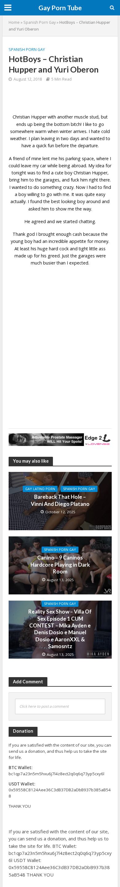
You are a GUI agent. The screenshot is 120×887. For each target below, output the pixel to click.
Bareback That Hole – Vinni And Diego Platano (60, 500)
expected (78, 263)
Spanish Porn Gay (39, 22)
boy (22, 194)
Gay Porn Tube (60, 8)
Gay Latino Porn (40, 489)
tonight (19, 173)
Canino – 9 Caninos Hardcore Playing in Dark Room (60, 564)
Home (14, 22)
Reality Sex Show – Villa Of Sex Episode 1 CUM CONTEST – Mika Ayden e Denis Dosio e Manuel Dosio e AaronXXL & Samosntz (60, 628)
